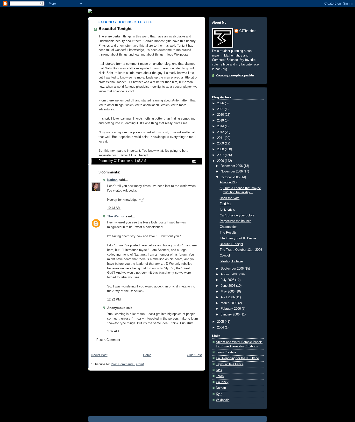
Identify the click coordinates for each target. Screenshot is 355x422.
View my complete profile (235, 75)
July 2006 (228, 280)
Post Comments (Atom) (127, 364)
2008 (221, 149)
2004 (221, 327)
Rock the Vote (230, 198)
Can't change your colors (237, 215)
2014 (221, 126)
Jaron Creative (226, 352)
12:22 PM (114, 299)
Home (147, 355)
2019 (221, 120)
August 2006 (230, 274)
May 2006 (228, 291)
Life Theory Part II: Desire (238, 238)
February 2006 (231, 308)
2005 (221, 321)
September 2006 (233, 268)
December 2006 (232, 166)
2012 (221, 132)
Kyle (219, 394)
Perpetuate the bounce (235, 221)
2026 (221, 103)
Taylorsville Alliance (229, 364)
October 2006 (231, 177)
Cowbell (225, 255)
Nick (219, 370)
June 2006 (228, 285)
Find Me (225, 204)
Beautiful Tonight (231, 244)
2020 (221, 114)
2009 (221, 143)
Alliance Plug (229, 182)
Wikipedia (222, 400)
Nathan (112, 180)
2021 (221, 109)
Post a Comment (108, 340)
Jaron (220, 376)
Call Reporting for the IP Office (237, 358)
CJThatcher (247, 31)
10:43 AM (114, 208)
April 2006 (228, 297)
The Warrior (116, 216)
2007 (221, 155)
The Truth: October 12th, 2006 (241, 249)
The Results (228, 232)
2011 (221, 138)
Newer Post (99, 355)
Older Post (194, 355)
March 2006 (229, 303)
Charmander (228, 227)
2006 (221, 161)
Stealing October (231, 261)
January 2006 (231, 314)
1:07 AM (113, 331)
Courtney (222, 382)
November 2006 (232, 171)
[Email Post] (194, 161)
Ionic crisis (227, 209)
